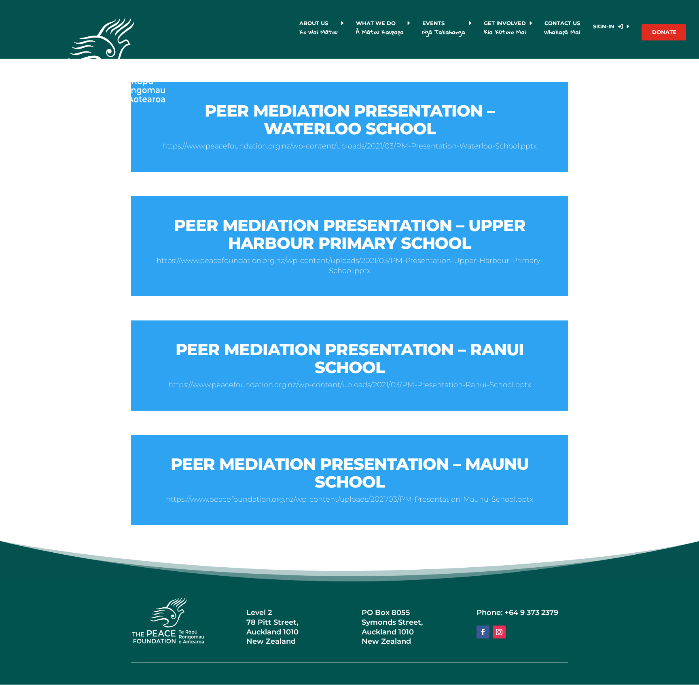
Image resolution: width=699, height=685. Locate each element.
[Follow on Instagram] (499, 632)
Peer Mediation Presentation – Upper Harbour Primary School (349, 234)
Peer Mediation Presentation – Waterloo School (350, 119)
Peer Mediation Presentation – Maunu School (350, 473)
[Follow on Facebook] (483, 632)
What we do (380, 28)
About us (318, 28)
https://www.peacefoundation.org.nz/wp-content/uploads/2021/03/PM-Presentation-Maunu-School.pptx (349, 499)
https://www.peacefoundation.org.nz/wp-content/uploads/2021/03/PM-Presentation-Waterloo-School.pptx (349, 146)
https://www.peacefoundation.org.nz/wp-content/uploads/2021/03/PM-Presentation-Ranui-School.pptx (349, 384)
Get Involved (505, 28)
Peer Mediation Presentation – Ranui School (350, 358)
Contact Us (563, 28)
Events (443, 28)
